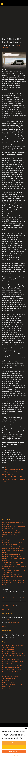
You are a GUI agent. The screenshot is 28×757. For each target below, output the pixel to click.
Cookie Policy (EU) (8, 663)
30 (13, 605)
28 (7, 605)
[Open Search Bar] (22, 4)
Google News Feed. (11, 619)
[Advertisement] (14, 20)
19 (23, 600)
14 (6, 600)
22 (10, 603)
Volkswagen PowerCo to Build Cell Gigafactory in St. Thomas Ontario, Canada (12, 472)
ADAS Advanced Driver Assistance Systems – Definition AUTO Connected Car (13, 655)
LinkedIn (4, 626)
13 (3, 600)
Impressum (21, 755)
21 (6, 603)
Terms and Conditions (8, 689)
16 (13, 600)
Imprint (4, 674)
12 (23, 597)
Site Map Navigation (8, 682)
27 (3, 605)
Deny (14, 747)
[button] (25, 728)
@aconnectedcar (14, 622)
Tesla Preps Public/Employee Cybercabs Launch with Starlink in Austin (12, 576)
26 (23, 603)
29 (10, 605)
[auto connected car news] (2, 4)
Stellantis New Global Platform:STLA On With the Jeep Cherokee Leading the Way (13, 582)
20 (3, 603)
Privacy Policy (15, 755)
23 (13, 603)
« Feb (4, 609)
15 (10, 600)
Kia (5, 467)
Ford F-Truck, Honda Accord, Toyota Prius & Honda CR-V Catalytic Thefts (13, 479)
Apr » (8, 609)
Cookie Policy (8, 755)
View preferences (14, 751)
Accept (14, 743)
